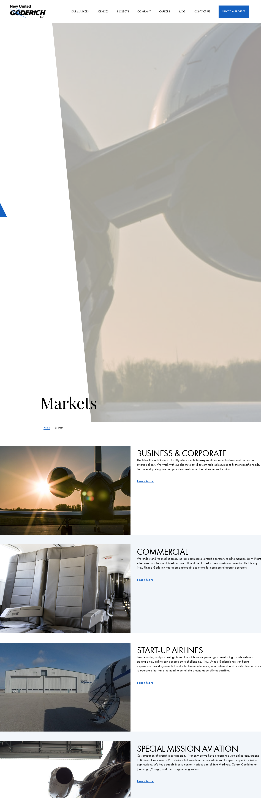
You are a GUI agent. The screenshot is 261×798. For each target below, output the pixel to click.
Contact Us (202, 11)
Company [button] (144, 11)
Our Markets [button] (80, 11)
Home (47, 427)
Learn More (145, 481)
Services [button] (102, 11)
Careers (164, 11)
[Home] (29, 11)
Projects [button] (123, 11)
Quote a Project (233, 11)
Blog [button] (181, 11)
